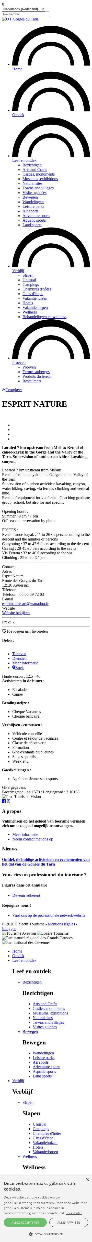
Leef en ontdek (24, 160)
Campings (30, 284)
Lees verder (74, 1213)
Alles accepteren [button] (25, 1222)
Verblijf (18, 270)
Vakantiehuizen (34, 298)
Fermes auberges (36, 372)
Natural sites (32, 183)
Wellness (29, 312)
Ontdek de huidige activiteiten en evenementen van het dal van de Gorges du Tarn (46, 861)
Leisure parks (33, 206)
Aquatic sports (34, 220)
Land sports (31, 225)
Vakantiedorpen (35, 307)
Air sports (30, 211)
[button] (46, 1234)
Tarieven (19, 654)
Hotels (27, 303)
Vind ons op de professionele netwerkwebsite (48, 915)
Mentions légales (61, 924)
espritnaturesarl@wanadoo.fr (25, 603)
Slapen (27, 275)
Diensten (19, 658)
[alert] (46, 1208)
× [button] (87, 1180)
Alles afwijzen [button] (68, 1222)
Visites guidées (34, 192)
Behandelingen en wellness (44, 317)
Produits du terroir (37, 376)
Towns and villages (38, 188)
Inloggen (9, 928)
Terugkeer (14, 389)
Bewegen (30, 197)
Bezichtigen (32, 165)
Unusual (29, 280)
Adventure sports (36, 215)
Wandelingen (33, 202)
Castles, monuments (38, 174)
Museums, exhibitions (40, 179)
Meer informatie (25, 663)
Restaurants (31, 381)
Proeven (19, 362)
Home (17, 69)
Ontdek (18, 115)
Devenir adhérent (26, 895)
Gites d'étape (32, 293)
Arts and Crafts (34, 169)
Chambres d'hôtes (36, 289)
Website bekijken (16, 613)
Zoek (19, 667)
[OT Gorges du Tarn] (20, 19)
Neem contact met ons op (32, 839)
